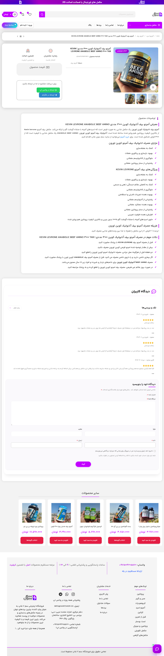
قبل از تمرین (140, 617)
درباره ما (103, 612)
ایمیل (79, 440)
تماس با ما (103, 598)
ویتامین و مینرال (140, 626)
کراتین (140, 612)
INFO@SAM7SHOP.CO (63, 606)
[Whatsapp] (67, 594)
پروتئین (140, 594)
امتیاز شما (151, 395)
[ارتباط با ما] (157, 648)
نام (154, 440)
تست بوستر (140, 621)
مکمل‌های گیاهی (140, 635)
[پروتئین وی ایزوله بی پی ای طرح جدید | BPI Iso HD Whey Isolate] (31, 512)
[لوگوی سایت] (157, 14)
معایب (80, 429)
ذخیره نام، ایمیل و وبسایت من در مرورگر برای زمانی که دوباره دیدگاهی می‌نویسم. (124, 451)
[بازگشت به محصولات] (20, 36)
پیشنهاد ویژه (9, 25)
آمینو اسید (149, 36)
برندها (103, 607)
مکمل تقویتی (140, 630)
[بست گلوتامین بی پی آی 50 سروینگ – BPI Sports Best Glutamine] (119, 512)
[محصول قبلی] (23, 36)
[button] (148, 540)
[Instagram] (73, 594)
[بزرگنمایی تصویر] (153, 87)
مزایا (154, 429)
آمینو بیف (140, 36)
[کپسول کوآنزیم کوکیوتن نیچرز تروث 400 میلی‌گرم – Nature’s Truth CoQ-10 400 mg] (90, 512)
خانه (158, 36)
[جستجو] (42, 14)
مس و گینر (140, 598)
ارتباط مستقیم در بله (132, 571)
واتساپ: (133, 565)
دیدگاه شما (151, 399)
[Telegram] (60, 594)
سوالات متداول (103, 603)
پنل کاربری (103, 594)
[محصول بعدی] (17, 36)
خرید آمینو (124, 137)
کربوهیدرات (140, 603)
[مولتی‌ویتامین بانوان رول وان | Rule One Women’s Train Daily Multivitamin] (148, 512)
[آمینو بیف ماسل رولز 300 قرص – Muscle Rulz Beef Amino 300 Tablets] (61, 512)
